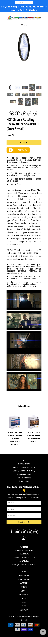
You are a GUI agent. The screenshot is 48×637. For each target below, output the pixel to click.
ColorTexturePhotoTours (23, 616)
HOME (24, 571)
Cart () (23, 9)
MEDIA (24, 602)
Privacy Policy (24, 481)
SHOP (24, 606)
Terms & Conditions (24, 477)
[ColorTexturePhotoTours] (24, 18)
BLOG (24, 598)
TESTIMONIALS (24, 594)
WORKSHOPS (24, 575)
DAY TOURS (24, 583)
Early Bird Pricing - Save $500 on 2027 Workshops (24, 6)
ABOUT (24, 590)
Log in (13, 9)
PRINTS (24, 587)
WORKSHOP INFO (24, 579)
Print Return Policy (24, 474)
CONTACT (24, 610)
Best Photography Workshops (24, 467)
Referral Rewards (24, 463)
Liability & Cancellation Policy (24, 470)
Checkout (33, 9)
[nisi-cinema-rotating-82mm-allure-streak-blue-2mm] (24, 47)
